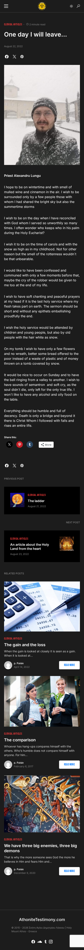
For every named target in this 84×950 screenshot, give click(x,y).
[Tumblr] (45, 941)
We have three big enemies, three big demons (40, 848)
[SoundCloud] (39, 941)
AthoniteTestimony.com (42, 919)
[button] (6, 6)
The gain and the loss (24, 644)
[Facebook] (33, 941)
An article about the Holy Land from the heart (29, 546)
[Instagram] (51, 941)
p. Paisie (19, 663)
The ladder (36, 501)
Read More (69, 665)
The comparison (20, 739)
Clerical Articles (13, 24)
